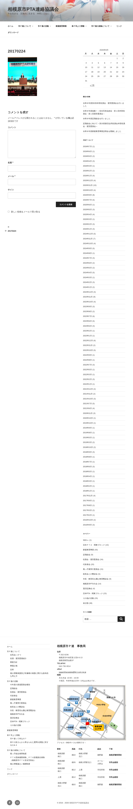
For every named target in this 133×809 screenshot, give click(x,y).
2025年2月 (87, 224)
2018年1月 (87, 491)
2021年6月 (87, 408)
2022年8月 (87, 360)
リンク (119, 26)
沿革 (12, 670)
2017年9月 (87, 501)
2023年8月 (87, 311)
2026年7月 (87, 146)
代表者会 (86, 564)
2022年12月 (88, 340)
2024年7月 (87, 258)
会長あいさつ (15, 655)
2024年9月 (87, 248)
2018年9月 (87, 452)
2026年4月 (87, 161)
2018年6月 (87, 467)
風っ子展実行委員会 (91, 569)
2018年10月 (88, 447)
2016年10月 (88, 520)
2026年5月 (87, 156)
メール (11, 176)
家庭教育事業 (61, 26)
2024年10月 (88, 243)
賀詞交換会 (87, 588)
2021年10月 (88, 399)
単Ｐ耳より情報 (78, 26)
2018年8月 (87, 457)
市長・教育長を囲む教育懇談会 (95, 579)
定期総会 (86, 555)
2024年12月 (88, 234)
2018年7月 (87, 462)
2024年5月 (87, 268)
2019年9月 (87, 428)
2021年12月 (88, 389)
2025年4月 (87, 214)
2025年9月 (87, 195)
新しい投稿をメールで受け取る (25, 212)
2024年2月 (87, 282)
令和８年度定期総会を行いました (96, 119)
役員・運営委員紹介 (18, 658)
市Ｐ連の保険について (100, 26)
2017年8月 (87, 505)
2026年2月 (87, 171)
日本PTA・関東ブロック (93, 593)
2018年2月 (87, 486)
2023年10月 (88, 302)
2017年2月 (87, 515)
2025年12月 (88, 180)
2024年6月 (87, 263)
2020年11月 (88, 413)
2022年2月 (87, 379)
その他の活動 (88, 598)
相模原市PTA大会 (90, 584)
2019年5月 (87, 437)
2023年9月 (87, 306)
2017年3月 (87, 510)
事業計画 (13, 666)
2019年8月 (87, 433)
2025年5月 (87, 209)
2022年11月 (88, 345)
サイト (11, 190)
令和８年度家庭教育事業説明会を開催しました (102, 131)
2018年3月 (87, 481)
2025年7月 (87, 200)
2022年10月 (88, 350)
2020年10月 (88, 418)
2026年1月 (87, 176)
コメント (12, 127)
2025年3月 (87, 219)
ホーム (10, 26)
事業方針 (13, 662)
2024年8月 (87, 253)
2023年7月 (87, 316)
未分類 (85, 603)
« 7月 (92, 85)
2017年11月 (88, 496)
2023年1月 (87, 336)
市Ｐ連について (24, 26)
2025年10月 (88, 190)
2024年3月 (87, 277)
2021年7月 (87, 403)
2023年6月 (87, 321)
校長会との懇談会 (90, 574)
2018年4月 (87, 476)
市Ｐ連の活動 (43, 26)
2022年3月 (87, 374)
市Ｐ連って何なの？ (18, 739)
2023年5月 (87, 326)
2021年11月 (88, 394)
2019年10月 (88, 423)
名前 (10, 162)
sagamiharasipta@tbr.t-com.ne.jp (72, 672)
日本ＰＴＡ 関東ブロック (94, 545)
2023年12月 (88, 292)
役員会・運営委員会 (91, 559)
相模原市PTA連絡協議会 (33, 9)
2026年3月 (87, 166)
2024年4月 (87, 272)
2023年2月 (87, 331)
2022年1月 (87, 384)
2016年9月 (87, 525)
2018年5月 (87, 471)
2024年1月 (87, 287)
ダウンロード (13, 32)
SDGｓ (86, 540)
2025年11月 (88, 185)
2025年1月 (87, 229)
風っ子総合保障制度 (18, 754)
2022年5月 (87, 370)
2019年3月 (87, 442)
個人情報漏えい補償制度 (20, 764)
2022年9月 (87, 355)
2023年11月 (88, 297)
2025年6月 (87, 205)
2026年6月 (87, 151)
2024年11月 (88, 239)
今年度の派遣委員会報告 (20, 685)
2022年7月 (87, 365)
